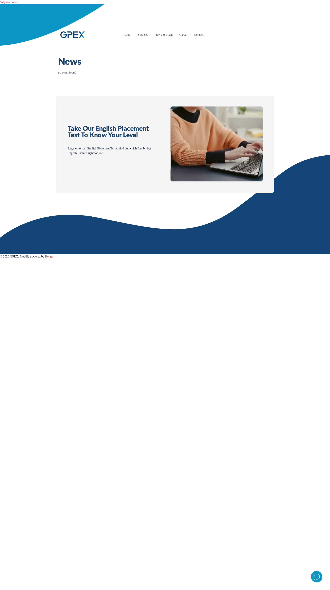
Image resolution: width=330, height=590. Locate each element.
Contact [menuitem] (198, 34)
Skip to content (9, 2)
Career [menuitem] (183, 34)
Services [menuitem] (143, 34)
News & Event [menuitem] (164, 34)
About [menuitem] (127, 34)
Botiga (49, 256)
